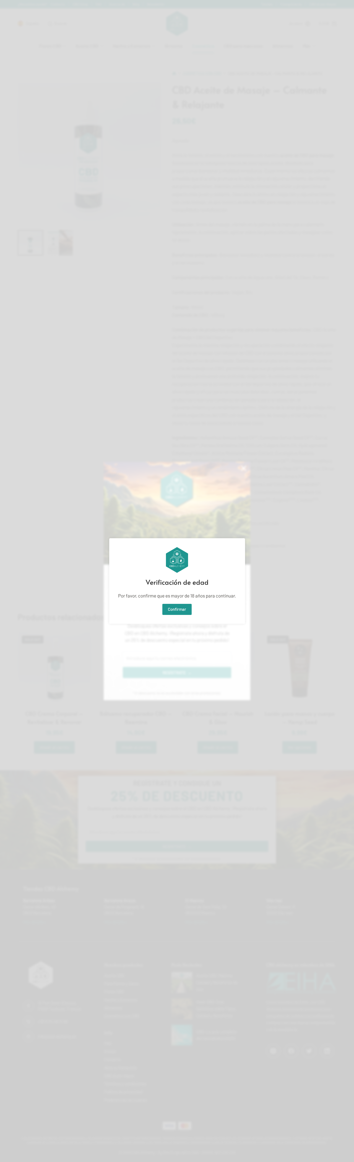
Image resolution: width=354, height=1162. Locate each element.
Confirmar (177, 609)
